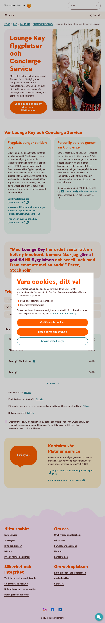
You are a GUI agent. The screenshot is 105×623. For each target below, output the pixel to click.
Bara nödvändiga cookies (52, 331)
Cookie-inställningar (52, 341)
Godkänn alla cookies (52, 322)
